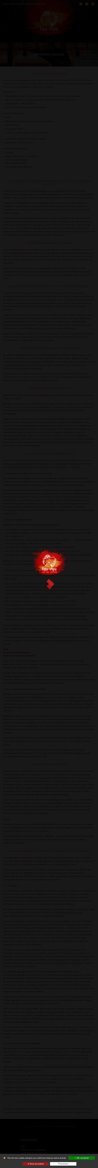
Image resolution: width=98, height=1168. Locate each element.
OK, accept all (82, 1158)
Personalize (63, 1164)
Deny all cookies (36, 1164)
